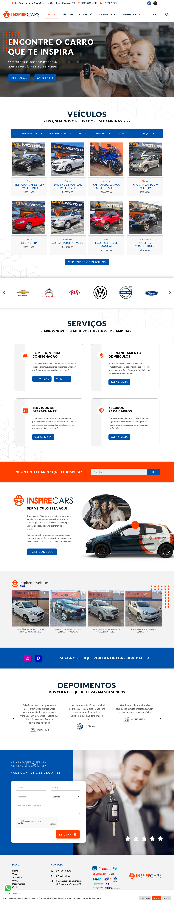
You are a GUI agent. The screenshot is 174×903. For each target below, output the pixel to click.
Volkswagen (145, 239)
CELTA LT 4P (29, 242)
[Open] (30, 608)
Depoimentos (130, 14)
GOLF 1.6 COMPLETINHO (145, 244)
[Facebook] (149, 3)
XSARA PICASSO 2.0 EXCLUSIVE (145, 186)
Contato (152, 14)
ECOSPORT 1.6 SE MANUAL (106, 244)
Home (51, 14)
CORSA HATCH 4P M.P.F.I (68, 242)
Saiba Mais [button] (145, 898)
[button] (87, 262)
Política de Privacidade (58, 898)
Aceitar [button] (156, 898)
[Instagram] (155, 3)
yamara (106, 181)
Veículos (67, 14)
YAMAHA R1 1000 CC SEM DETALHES (106, 186)
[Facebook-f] (38, 658)
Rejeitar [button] (166, 898)
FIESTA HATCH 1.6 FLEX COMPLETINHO (29, 186)
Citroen (145, 181)
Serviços (105, 14)
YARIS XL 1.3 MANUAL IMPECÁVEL (68, 186)
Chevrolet (29, 239)
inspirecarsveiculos (30, 593)
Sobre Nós (86, 14)
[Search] (153, 472)
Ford (29, 181)
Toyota (68, 181)
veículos (19, 77)
